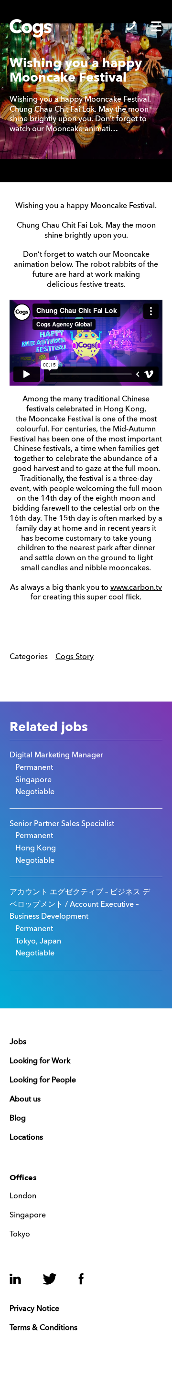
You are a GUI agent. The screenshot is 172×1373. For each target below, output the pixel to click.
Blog (18, 1118)
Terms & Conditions (43, 1328)
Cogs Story (74, 657)
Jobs (18, 1042)
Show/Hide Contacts (131, 26)
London (23, 1196)
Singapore (28, 1215)
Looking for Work (40, 1061)
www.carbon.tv (136, 588)
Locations (26, 1138)
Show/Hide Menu (156, 26)
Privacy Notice (34, 1309)
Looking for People (43, 1080)
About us (25, 1099)
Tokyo (20, 1234)
